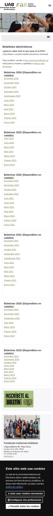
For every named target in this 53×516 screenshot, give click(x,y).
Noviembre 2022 (11, 185)
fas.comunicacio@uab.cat (36, 60)
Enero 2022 (9, 225)
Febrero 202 (9, 160)
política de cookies (14, 487)
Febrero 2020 (10, 332)
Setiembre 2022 (11, 194)
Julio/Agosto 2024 (12, 96)
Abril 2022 (8, 212)
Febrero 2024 (10, 118)
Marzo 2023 (9, 156)
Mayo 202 (8, 147)
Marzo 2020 (9, 327)
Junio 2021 (9, 263)
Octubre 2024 (10, 87)
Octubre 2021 (10, 250)
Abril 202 (8, 152)
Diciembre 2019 (11, 356)
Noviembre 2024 (11, 83)
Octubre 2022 (10, 190)
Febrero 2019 (10, 378)
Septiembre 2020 (12, 318)
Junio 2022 (9, 203)
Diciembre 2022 (11, 181)
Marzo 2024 (9, 114)
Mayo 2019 (9, 369)
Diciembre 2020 (11, 310)
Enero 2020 (9, 336)
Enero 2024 (9, 122)
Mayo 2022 (9, 207)
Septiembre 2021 (12, 254)
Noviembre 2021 (11, 245)
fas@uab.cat (8, 456)
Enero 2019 (9, 381)
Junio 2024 (9, 100)
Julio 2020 (9, 323)
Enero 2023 (9, 165)
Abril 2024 (8, 109)
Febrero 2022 (10, 220)
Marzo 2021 (9, 276)
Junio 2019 (9, 366)
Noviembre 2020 (11, 314)
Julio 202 (8, 138)
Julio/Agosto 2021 (12, 258)
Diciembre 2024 (11, 78)
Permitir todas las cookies (24, 506)
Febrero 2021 (10, 280)
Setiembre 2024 (11, 92)
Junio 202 (8, 143)
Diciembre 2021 (11, 241)
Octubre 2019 (10, 363)
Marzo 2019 (9, 375)
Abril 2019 (8, 372)
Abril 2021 (8, 272)
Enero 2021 (9, 285)
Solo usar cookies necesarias (26, 493)
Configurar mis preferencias (25, 500)
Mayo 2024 (9, 105)
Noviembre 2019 (11, 359)
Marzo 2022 (9, 216)
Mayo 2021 (9, 267)
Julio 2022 (9, 198)
